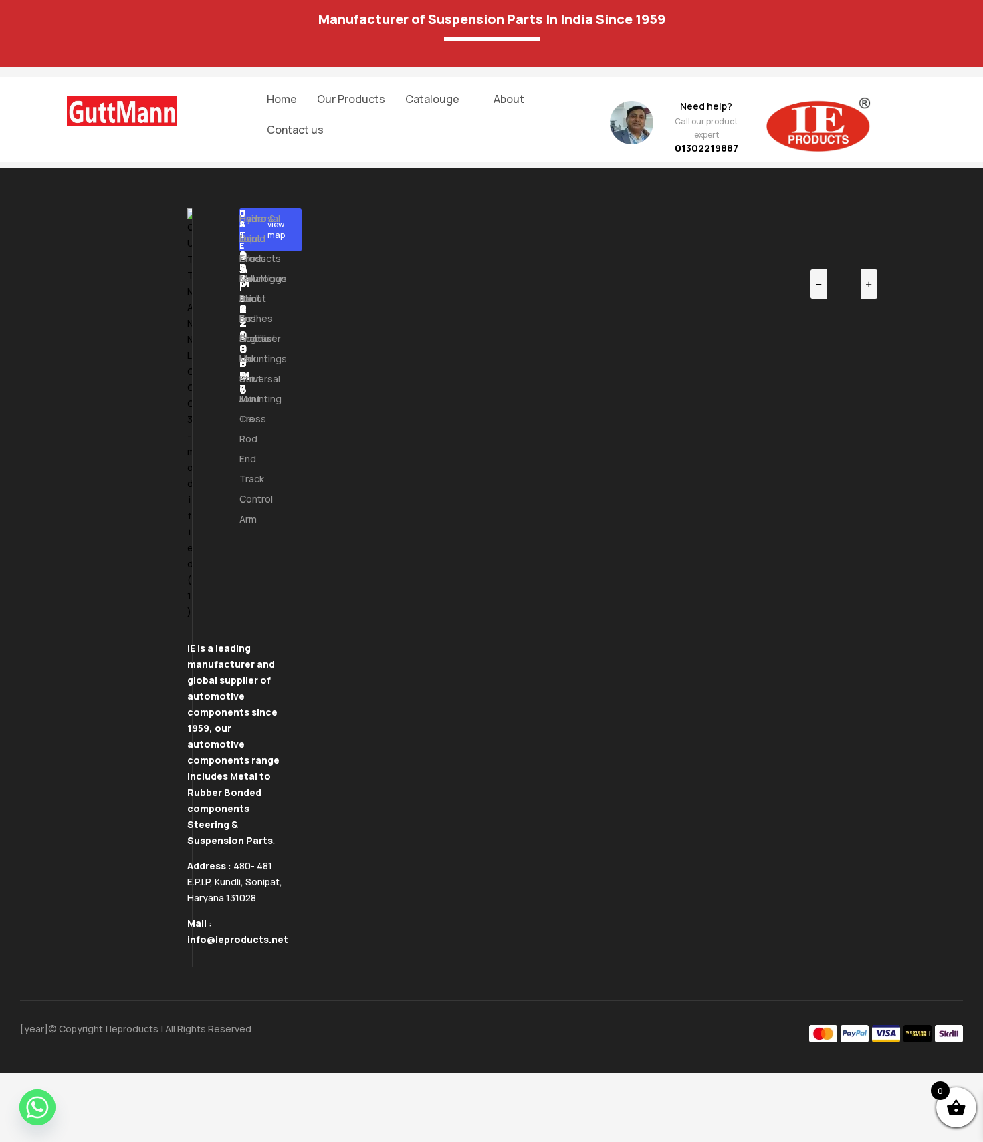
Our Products (351, 99)
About (509, 99)
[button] (439, 99)
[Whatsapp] (37, 1107)
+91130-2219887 (243, 302)
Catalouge (432, 99)
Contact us (295, 129)
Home (282, 99)
